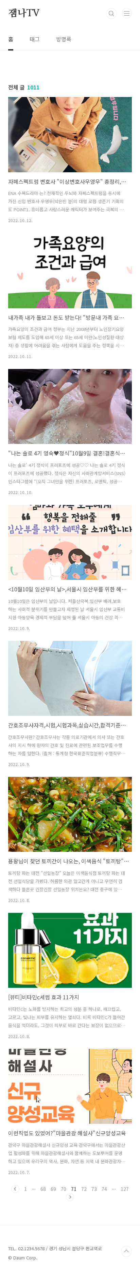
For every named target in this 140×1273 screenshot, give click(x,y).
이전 (15, 1189)
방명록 (63, 39)
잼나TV (24, 13)
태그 (35, 39)
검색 (111, 13)
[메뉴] (127, 13)
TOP (126, 1251)
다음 (70, 1197)
